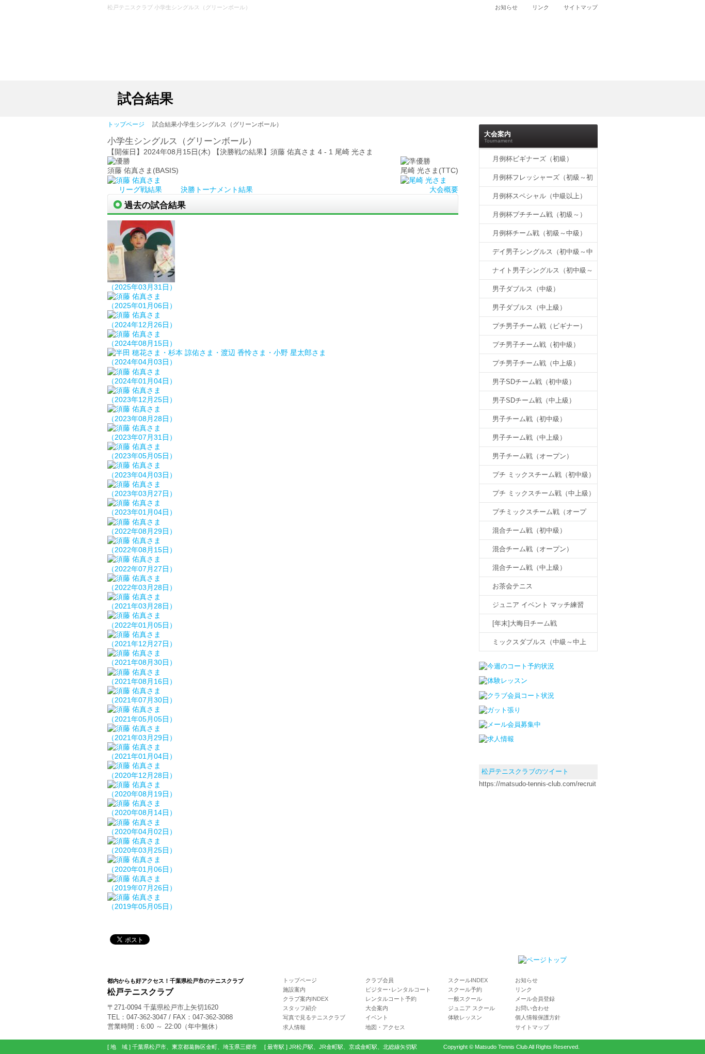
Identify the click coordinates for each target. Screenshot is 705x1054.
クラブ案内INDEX (305, 999)
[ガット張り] (500, 710)
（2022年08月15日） (142, 550)
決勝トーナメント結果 (217, 189)
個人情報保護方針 (537, 1017)
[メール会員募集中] (510, 724)
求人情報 (294, 1027)
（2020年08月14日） (142, 812)
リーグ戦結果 (141, 189)
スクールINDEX (468, 980)
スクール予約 (465, 989)
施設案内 (294, 989)
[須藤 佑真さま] (134, 180)
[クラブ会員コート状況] (516, 695)
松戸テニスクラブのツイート (525, 771)
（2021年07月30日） (142, 700)
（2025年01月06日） (142, 305)
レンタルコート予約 (390, 999)
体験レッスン (465, 1017)
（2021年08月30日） (142, 662)
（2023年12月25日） (142, 399)
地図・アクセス (385, 1027)
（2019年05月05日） (142, 906)
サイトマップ (581, 7)
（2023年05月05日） (142, 456)
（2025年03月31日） (142, 287)
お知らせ (506, 7)
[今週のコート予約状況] (516, 666)
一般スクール (465, 999)
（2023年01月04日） (142, 512)
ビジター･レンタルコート (398, 989)
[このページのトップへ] (542, 960)
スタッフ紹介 (300, 1008)
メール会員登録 (535, 999)
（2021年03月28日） (142, 606)
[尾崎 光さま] (423, 180)
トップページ (126, 125)
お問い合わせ (532, 1008)
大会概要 (443, 189)
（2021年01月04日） (142, 756)
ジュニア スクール (471, 1008)
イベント (376, 1017)
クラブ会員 (379, 980)
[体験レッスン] (503, 680)
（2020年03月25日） (142, 850)
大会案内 (376, 1008)
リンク (540, 7)
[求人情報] (496, 739)
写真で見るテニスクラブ (314, 1017)
